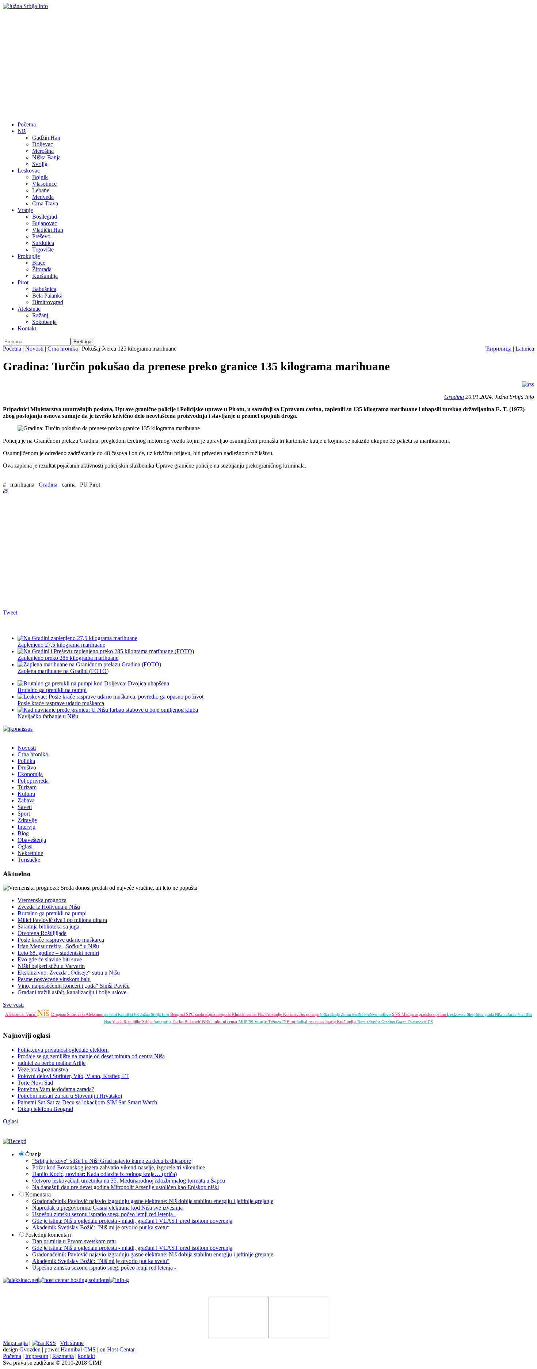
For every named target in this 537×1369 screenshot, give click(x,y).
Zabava (26, 800)
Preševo (41, 236)
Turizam (27, 787)
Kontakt (27, 328)
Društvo (27, 767)
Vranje (25, 210)
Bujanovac (44, 223)
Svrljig (39, 164)
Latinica (524, 348)
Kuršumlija (45, 276)
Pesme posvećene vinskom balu (54, 979)
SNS (396, 1014)
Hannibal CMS (78, 1349)
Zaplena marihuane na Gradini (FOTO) (63, 671)
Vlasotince (44, 184)
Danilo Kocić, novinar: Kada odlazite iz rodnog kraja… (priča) (104, 1174)
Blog (23, 833)
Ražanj (40, 315)
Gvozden (30, 1349)
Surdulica (43, 243)
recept (314, 1021)
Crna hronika (62, 348)
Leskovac (29, 170)
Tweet (10, 612)
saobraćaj (328, 1021)
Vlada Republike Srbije (132, 1021)
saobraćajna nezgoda (213, 1014)
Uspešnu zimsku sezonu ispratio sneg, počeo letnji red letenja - (104, 1214)
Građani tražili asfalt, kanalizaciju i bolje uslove (72, 992)
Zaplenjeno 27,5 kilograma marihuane (61, 645)
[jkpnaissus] (18, 729)
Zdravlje (27, 820)
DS (430, 1022)
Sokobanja (44, 322)
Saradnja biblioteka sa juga (48, 926)
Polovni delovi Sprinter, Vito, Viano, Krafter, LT (73, 1076)
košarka (510, 1014)
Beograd (178, 1014)
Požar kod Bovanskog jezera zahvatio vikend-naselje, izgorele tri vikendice (118, 1167)
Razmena (63, 1356)
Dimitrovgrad (47, 302)
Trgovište (43, 249)
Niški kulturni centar (220, 1021)
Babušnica (44, 289)
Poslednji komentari (48, 1235)
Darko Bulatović (187, 1021)
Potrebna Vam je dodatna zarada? (56, 1089)
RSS (50, 1343)
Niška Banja (46, 157)
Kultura (26, 794)
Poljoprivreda (33, 781)
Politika (26, 761)
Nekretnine (30, 853)
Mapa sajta (15, 1343)
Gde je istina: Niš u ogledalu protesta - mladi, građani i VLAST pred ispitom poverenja (132, 1221)
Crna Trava (45, 203)
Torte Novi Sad (35, 1082)
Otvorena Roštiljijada (42, 933)
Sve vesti (13, 1005)
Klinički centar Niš (248, 1014)
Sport (24, 813)
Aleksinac (29, 309)
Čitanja (33, 1154)
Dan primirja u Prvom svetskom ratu (74, 1241)
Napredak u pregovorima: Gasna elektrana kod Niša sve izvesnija (107, 1208)
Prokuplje (29, 256)
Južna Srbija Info (155, 1014)
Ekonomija (30, 774)
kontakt (86, 1356)
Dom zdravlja (369, 1022)
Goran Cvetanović (412, 1022)
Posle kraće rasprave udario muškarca (61, 940)
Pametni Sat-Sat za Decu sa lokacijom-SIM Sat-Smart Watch (87, 1102)
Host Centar (121, 1349)
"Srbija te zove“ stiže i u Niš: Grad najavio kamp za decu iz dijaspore (111, 1161)
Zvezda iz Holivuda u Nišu (49, 907)
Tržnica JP (277, 1022)
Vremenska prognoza (42, 900)
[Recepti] (14, 1141)
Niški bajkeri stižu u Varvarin (51, 966)
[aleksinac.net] (20, 1280)
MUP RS (246, 1022)
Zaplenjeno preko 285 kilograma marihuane (68, 658)
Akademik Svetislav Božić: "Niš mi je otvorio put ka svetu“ (101, 1227)
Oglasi (25, 846)
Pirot (23, 282)
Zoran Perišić (352, 1014)
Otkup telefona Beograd (45, 1109)
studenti (111, 1014)
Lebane (40, 190)
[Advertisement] (268, 64)
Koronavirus (294, 1014)
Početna (27, 124)
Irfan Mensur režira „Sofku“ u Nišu (58, 946)
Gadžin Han (46, 138)
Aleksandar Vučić (21, 1014)
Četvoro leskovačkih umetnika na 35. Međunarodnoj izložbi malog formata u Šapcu (128, 1180)
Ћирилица (499, 348)
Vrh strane (72, 1343)
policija (313, 1014)
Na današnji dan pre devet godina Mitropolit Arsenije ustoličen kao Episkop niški (125, 1187)
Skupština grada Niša (485, 1014)
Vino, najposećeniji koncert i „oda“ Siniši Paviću (74, 986)
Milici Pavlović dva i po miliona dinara (62, 920)
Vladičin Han (47, 230)
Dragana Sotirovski (68, 1014)
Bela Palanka (47, 295)
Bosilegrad (44, 216)
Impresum (36, 1356)
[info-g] (119, 1280)
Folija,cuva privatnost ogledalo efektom (63, 1050)
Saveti (25, 807)
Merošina (43, 151)
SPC (190, 1014)
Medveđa (43, 197)
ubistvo (385, 1014)
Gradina (454, 397)
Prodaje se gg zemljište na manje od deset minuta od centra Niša (91, 1056)
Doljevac (42, 144)
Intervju (26, 827)
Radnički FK (129, 1014)
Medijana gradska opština (424, 1014)
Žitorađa (42, 269)
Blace (38, 263)
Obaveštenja (32, 840)
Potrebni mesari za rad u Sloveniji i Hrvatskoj (70, 1096)
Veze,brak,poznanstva (43, 1069)
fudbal (302, 1022)
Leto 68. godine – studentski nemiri (58, 953)
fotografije (162, 1022)
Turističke (29, 859)
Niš (22, 131)
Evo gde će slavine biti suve (50, 959)
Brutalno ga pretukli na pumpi (52, 913)
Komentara (38, 1194)
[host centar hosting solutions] (73, 1280)
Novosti (34, 348)
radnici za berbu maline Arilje (51, 1063)
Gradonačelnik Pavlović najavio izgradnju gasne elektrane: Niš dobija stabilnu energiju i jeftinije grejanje (152, 1201)
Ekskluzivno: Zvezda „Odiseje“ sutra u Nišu (69, 972)
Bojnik (40, 177)
